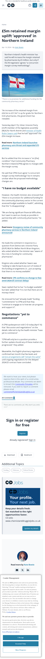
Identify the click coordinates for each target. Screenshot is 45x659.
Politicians (16, 470)
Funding (6, 470)
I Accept (21, 637)
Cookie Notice (11, 612)
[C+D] (11, 5)
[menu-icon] (3, 5)
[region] (20, 616)
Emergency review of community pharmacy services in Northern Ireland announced (22, 230)
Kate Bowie (19, 47)
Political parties (28, 470)
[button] (29, 5)
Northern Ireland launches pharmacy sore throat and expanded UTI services (20, 145)
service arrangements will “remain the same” (21, 357)
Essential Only (20, 644)
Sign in (32, 440)
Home (4, 24)
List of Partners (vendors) (10, 632)
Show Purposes (20, 650)
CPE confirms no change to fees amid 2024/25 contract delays (21, 279)
